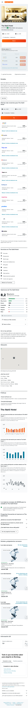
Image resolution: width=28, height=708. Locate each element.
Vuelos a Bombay (7, 669)
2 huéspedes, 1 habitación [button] (9, 37)
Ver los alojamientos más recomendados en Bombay (21, 602)
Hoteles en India (8, 703)
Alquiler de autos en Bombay (10, 671)
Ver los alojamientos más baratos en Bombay (21, 574)
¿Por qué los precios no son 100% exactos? (12, 695)
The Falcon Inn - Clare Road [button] (7, 563)
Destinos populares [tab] (17, 661)
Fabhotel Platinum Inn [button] (6, 592)
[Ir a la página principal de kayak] (9, 2)
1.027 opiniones (19, 28)
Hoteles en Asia (20, 702)
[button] (2, 2)
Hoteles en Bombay (8, 672)
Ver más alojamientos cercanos (22, 545)
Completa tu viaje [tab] (7, 661)
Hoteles (13, 702)
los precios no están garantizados (8, 686)
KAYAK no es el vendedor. (8, 690)
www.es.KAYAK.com (7, 702)
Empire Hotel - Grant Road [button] (7, 621)
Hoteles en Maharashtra (17, 703)
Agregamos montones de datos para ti (11, 693)
